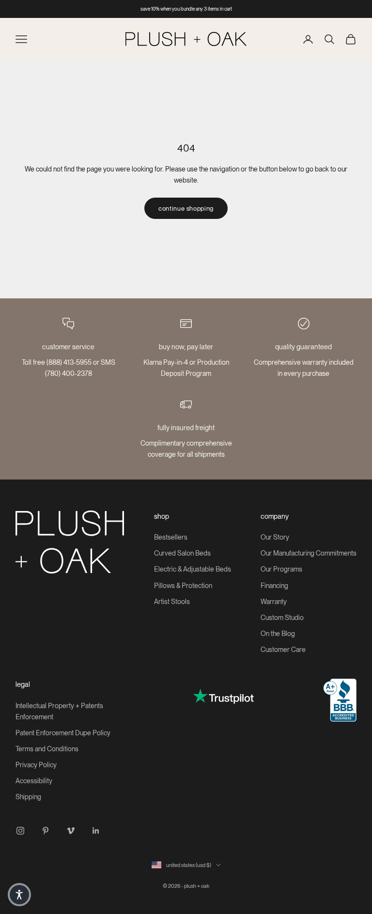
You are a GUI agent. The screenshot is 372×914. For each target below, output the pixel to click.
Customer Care (283, 649)
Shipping (28, 797)
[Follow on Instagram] (20, 831)
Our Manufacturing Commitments (308, 553)
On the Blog (278, 633)
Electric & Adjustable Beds (192, 569)
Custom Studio (282, 617)
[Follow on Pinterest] (45, 831)
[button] (19, 894)
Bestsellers (170, 537)
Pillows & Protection (183, 585)
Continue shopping (186, 208)
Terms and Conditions (47, 749)
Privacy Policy (36, 765)
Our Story (275, 537)
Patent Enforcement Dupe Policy (63, 733)
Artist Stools (172, 601)
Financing (274, 585)
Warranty (274, 601)
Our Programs (281, 569)
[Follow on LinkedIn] (96, 831)
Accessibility (34, 781)
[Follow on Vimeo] (71, 831)
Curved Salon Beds (182, 553)
